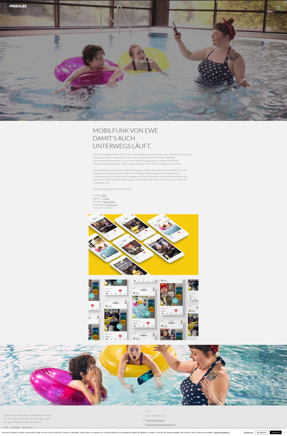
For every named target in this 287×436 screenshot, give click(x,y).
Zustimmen (276, 432)
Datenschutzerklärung (222, 432)
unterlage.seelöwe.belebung (161, 424)
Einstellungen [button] (248, 432)
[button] (278, 8)
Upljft (106, 198)
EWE (103, 195)
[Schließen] (284, 432)
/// (144, 424)
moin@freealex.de (155, 420)
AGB (6, 427)
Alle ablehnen (262, 432)
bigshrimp (111, 204)
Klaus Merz (109, 201)
